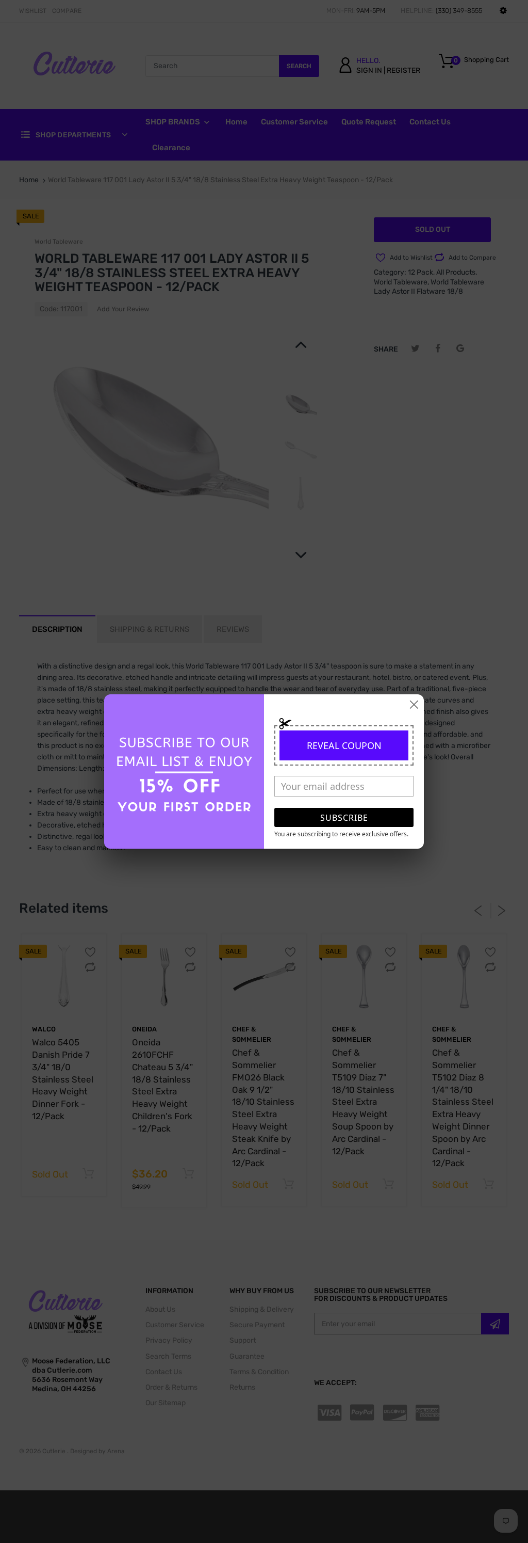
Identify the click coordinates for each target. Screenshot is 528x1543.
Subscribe (344, 817)
